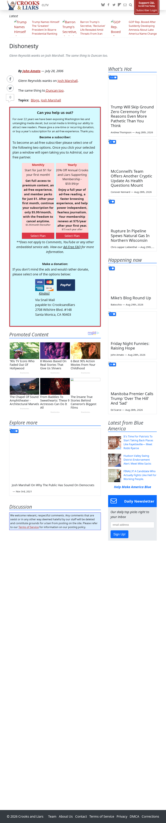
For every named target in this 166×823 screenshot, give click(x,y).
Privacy (122, 816)
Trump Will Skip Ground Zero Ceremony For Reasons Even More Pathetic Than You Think (132, 116)
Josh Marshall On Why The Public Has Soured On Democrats (53, 485)
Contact (81, 816)
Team (52, 816)
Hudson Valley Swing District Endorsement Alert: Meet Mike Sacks (137, 459)
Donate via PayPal (66, 285)
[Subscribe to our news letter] (125, 5)
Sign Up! (119, 534)
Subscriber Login (146, 10)
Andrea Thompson (121, 132)
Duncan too (54, 90)
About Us (66, 816)
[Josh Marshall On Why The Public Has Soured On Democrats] (55, 454)
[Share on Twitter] (10, 88)
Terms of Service (28, 527)
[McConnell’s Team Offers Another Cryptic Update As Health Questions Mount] (132, 153)
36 (111, 364)
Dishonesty (23, 46)
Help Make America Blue (132, 487)
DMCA (134, 816)
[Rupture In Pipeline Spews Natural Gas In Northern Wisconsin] (132, 212)
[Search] (130, 5)
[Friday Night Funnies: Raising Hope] (132, 325)
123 (13, 431)
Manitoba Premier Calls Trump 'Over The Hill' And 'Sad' (132, 398)
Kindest (44, 293)
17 (111, 314)
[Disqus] (55, 660)
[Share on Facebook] (10, 79)
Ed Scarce (116, 409)
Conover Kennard (120, 192)
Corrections (150, 816)
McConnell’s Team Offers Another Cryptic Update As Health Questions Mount (131, 178)
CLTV (45, 5)
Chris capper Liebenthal (124, 247)
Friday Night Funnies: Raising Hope (130, 346)
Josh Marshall (68, 80)
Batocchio (116, 304)
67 (111, 141)
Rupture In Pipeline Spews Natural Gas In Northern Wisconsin (130, 235)
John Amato (32, 71)
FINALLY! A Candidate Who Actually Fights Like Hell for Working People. (140, 475)
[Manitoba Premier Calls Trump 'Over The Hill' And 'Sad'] (132, 375)
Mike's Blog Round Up (131, 297)
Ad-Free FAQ (72, 247)
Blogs (35, 100)
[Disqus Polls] (55, 574)
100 (112, 77)
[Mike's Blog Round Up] (132, 279)
